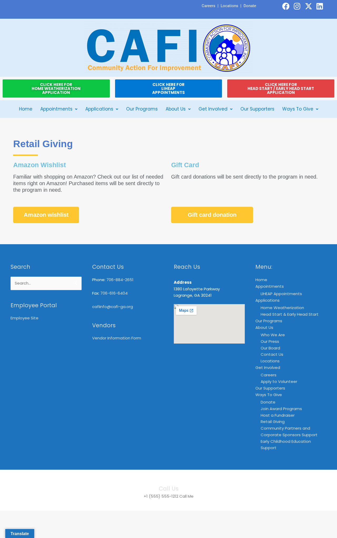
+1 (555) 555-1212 (161, 496)
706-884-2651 (119, 279)
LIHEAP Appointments (281, 293)
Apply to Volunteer (279, 381)
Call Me (186, 496)
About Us (176, 109)
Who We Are (273, 335)
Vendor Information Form (116, 338)
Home (25, 109)
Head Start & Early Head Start (290, 314)
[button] (58, 109)
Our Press (270, 341)
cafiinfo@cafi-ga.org (112, 306)
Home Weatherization (282, 307)
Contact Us (272, 354)
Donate (250, 5)
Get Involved (213, 109)
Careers (208, 5)
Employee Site (24, 318)
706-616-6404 (114, 293)
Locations (229, 5)
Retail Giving (273, 421)
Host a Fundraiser (278, 415)
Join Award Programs (281, 408)
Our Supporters (257, 109)
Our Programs (142, 109)
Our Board (270, 348)
